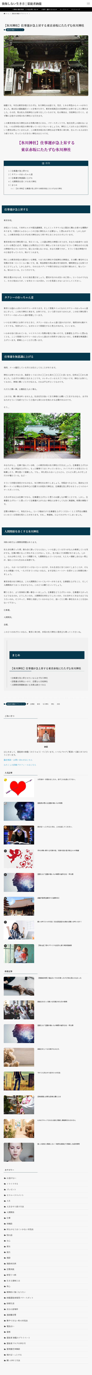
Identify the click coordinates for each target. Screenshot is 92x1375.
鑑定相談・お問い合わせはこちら (18, 759)
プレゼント (11, 1189)
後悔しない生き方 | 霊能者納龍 (22, 3)
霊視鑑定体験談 (13, 1349)
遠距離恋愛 (11, 1314)
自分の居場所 (12, 1309)
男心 (8, 1286)
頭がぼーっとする (14, 1354)
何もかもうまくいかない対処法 (20, 1229)
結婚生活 (10, 1303)
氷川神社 (46, 704)
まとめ (14, 185)
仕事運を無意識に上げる (22, 178)
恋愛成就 (10, 1269)
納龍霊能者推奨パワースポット (20, 1297)
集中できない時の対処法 (17, 1320)
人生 (8, 1200)
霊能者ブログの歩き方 (16, 1343)
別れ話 (9, 1235)
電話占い (10, 1326)
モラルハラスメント (15, 1195)
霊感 (8, 1331)
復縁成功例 (11, 1263)
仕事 (8, 1217)
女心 (8, 1240)
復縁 (8, 1257)
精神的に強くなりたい (16, 1292)
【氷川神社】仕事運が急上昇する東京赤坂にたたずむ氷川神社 (38, 188)
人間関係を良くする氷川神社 (24, 181)
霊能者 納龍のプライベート (15, 30)
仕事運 (32, 704)
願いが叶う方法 (13, 1360)
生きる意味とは (13, 1280)
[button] (88, 3)
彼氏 (8, 1252)
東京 (38, 704)
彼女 (8, 1246)
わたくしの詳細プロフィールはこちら (20, 764)
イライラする (12, 1183)
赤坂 (58, 704)
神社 (52, 704)
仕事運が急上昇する (20, 170)
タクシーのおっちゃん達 (22, 174)
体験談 (9, 1223)
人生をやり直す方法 (15, 1206)
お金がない (11, 1178)
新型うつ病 (11, 1274)
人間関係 (10, 1212)
